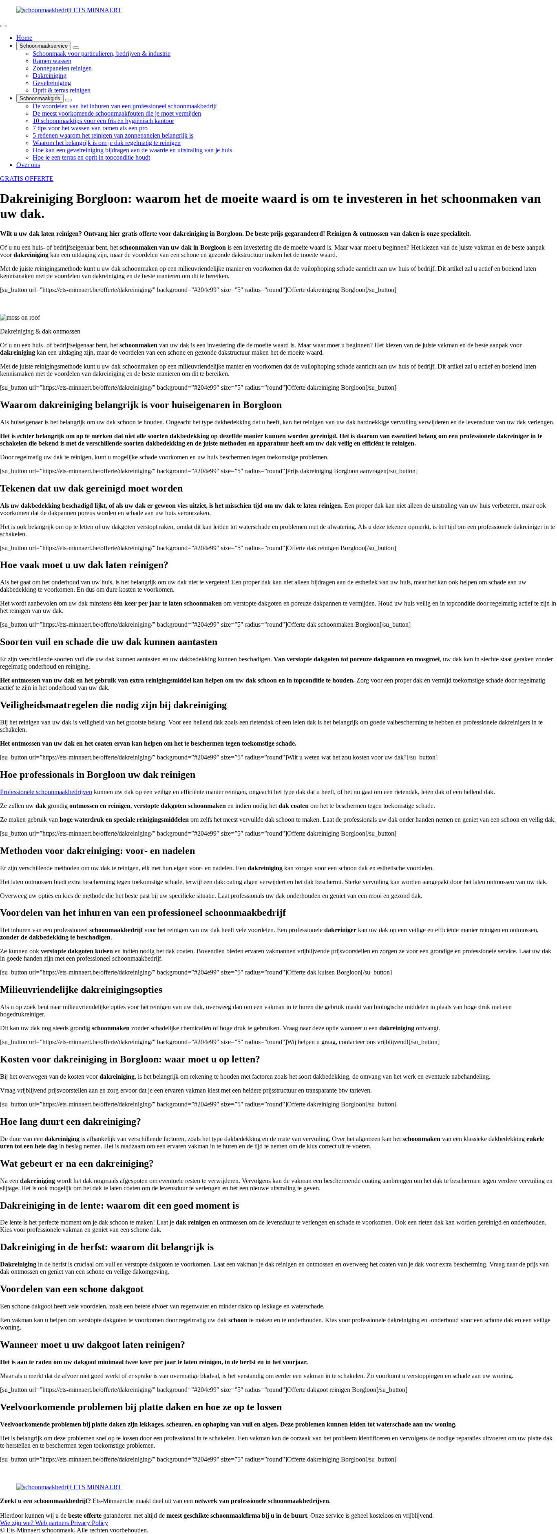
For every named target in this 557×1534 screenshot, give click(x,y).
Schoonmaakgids (40, 98)
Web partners (53, 1522)
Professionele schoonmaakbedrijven (46, 791)
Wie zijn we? (17, 1522)
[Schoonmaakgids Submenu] (68, 100)
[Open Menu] (3, 26)
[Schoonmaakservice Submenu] (76, 47)
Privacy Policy (89, 1522)
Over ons (28, 164)
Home (24, 37)
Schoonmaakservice (44, 46)
